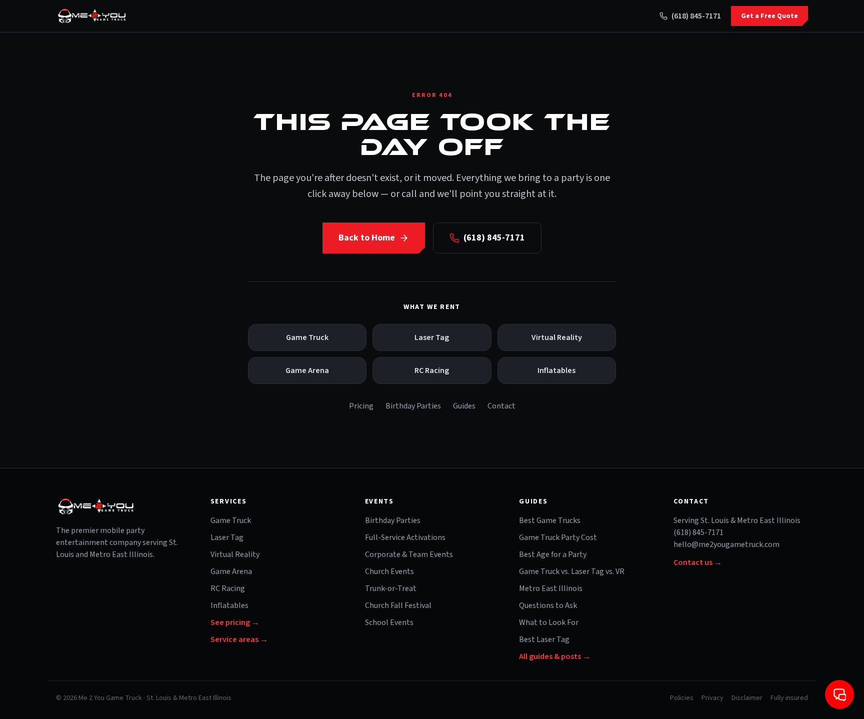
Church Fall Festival (398, 605)
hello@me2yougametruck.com (727, 544)
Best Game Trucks (549, 520)
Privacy (713, 698)
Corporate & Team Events (409, 554)
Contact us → (698, 562)
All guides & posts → (554, 656)
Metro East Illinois (550, 588)
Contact (502, 406)
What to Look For (548, 622)
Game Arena (307, 370)
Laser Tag (431, 337)
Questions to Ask (548, 605)
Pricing (361, 406)
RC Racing (431, 370)
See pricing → (235, 622)
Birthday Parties (413, 406)
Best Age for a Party (552, 554)
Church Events (389, 571)
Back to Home (366, 238)
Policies (682, 698)
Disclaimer (747, 698)
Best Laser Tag (544, 639)
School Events (389, 622)
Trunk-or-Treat (390, 588)
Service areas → (239, 639)
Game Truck (307, 337)
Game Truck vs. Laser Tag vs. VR (571, 571)
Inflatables (557, 370)
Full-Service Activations (405, 537)
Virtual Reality (557, 337)
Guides (464, 406)
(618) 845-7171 (696, 16)
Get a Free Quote (769, 16)
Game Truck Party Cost (558, 537)
